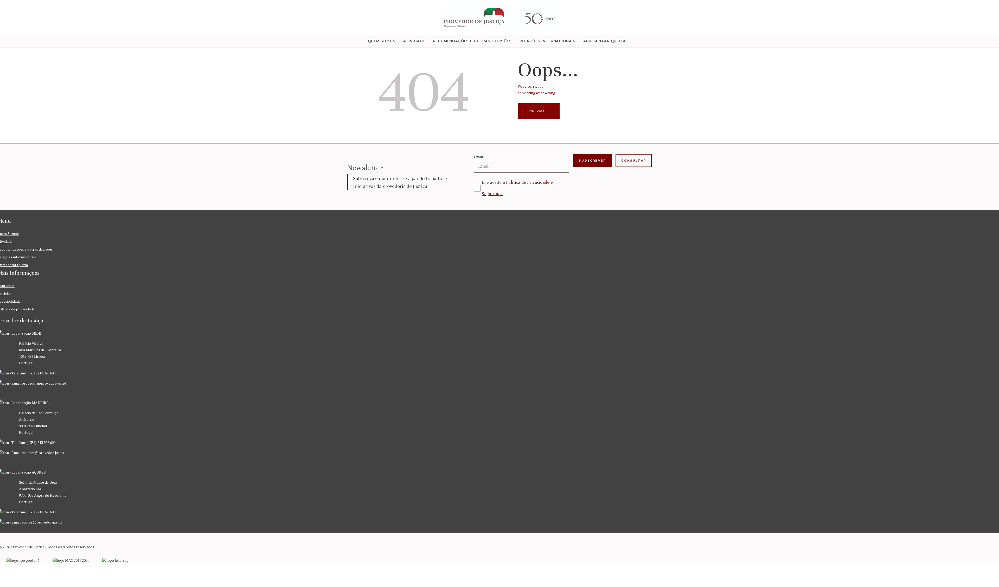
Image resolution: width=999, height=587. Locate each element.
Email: (479, 156)
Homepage (536, 111)
